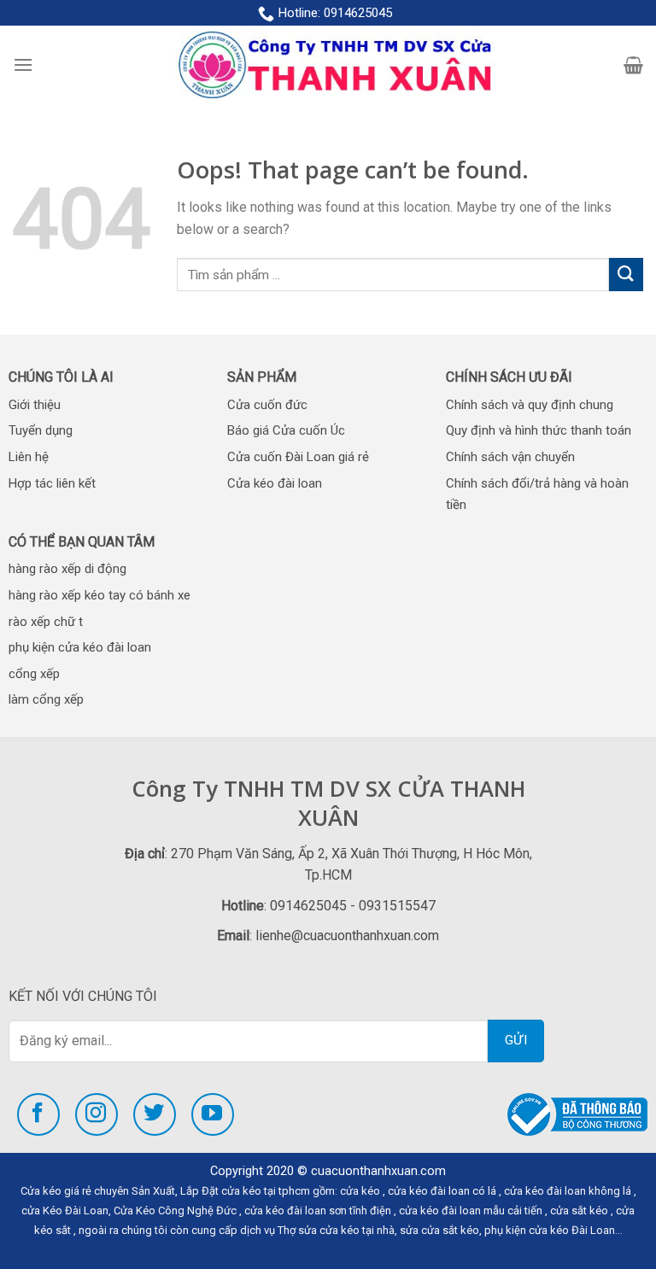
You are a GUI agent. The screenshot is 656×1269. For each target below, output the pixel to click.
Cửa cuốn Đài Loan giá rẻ (298, 457)
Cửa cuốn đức (267, 404)
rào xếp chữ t (46, 621)
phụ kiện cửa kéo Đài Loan (549, 1230)
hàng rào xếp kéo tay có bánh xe (99, 595)
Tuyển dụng (41, 430)
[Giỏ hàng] (633, 65)
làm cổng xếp (46, 699)
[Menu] (23, 64)
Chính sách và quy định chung (529, 404)
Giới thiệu (35, 404)
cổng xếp (34, 673)
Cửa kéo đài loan (274, 483)
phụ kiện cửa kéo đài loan (80, 647)
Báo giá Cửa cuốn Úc (286, 430)
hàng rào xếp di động (67, 568)
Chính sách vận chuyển (510, 457)
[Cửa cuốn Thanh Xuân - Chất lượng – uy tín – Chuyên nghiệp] (328, 64)
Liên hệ (29, 457)
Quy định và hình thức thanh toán (538, 430)
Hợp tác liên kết (52, 483)
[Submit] (626, 274)
